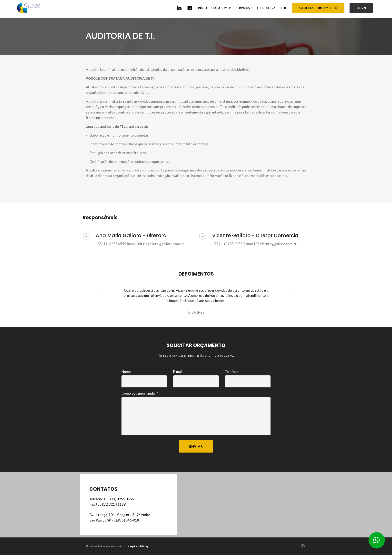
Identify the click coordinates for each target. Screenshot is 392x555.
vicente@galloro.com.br (278, 244)
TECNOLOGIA (266, 8)
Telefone (231, 371)
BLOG (283, 8)
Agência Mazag (139, 546)
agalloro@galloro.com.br (165, 244)
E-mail (178, 371)
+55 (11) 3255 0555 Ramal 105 (235, 244)
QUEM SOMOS (221, 8)
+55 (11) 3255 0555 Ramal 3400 (120, 244)
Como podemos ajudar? (139, 393)
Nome (126, 371)
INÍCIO (202, 8)
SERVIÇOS (243, 8)
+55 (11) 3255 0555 (119, 499)
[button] (100, 301)
